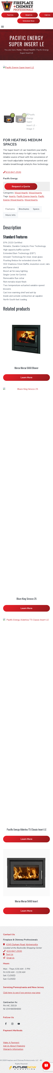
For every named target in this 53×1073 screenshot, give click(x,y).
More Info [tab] (10, 215)
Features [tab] (10, 209)
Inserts (12, 196)
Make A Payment (11, 1042)
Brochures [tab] (24, 209)
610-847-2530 (13, 172)
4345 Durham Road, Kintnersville (22, 944)
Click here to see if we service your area (21, 992)
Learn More (26, 377)
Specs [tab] (36, 209)
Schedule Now (28, 21)
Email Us (29, 15)
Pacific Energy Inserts (27, 196)
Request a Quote (21, 186)
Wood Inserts (35, 192)
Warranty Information (13, 1049)
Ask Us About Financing (14, 1046)
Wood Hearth (29, 50)
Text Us (10, 15)
